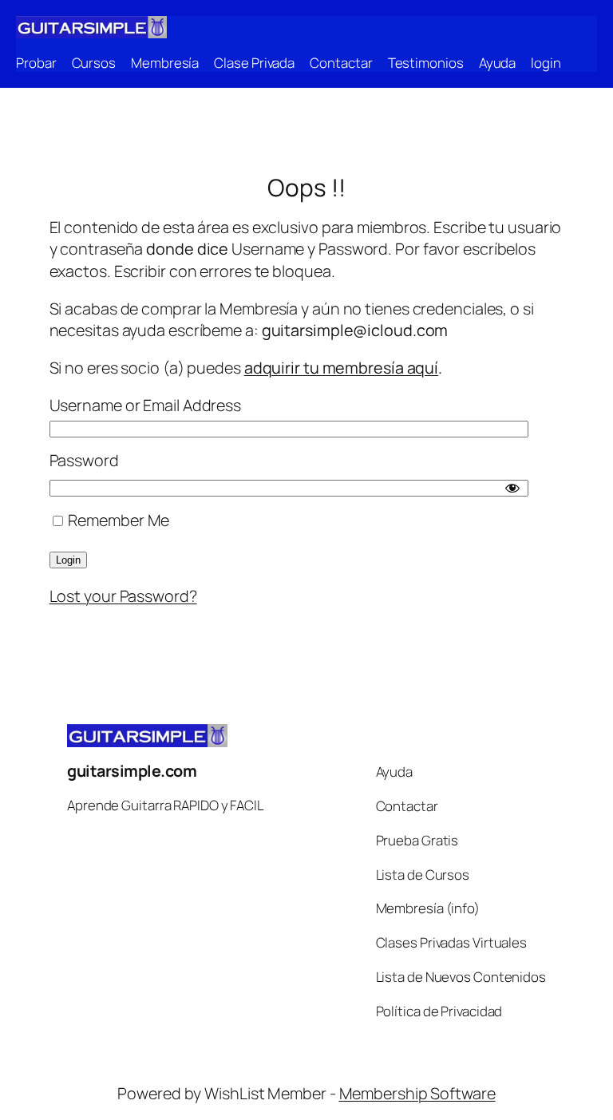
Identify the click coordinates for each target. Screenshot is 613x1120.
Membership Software (417, 1093)
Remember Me (117, 520)
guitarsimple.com (131, 771)
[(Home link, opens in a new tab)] (91, 27)
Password (84, 460)
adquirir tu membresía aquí (341, 367)
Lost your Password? (123, 596)
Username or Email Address (145, 405)
